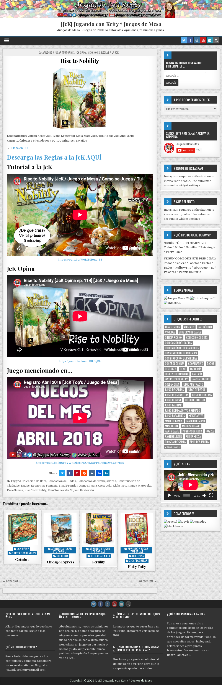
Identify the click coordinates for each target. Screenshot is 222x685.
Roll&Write (183, 267)
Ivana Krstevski (100, 485)
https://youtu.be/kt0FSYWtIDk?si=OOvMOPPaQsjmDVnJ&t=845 (80, 462)
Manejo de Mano (195, 421)
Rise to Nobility (80, 60)
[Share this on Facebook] (70, 473)
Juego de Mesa (173, 400)
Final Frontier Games (73, 485)
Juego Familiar (173, 405)
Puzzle (210, 431)
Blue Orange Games (190, 332)
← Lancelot (10, 581)
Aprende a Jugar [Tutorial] (58, 52)
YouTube (119, 630)
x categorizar (138, 560)
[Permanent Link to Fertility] (98, 529)
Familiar (192, 247)
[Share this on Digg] (99, 473)
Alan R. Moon (172, 327)
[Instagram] (197, 40)
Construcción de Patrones (181, 358)
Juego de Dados (197, 390)
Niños (179, 247)
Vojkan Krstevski (82, 490)
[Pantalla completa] (211, 495)
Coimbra (22, 559)
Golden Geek (172, 384)
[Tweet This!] (62, 473)
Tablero (180, 263)
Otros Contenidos (24, 553)
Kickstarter (121, 485)
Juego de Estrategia (176, 395)
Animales (189, 327)
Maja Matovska (140, 485)
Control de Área (174, 363)
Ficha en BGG (20, 148)
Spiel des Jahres (199, 442)
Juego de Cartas (174, 390)
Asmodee (170, 332)
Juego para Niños (175, 416)
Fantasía (51, 485)
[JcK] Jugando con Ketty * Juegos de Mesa (110, 23)
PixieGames (15, 490)
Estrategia (208, 247)
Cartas (206, 263)
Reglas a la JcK (110, 52)
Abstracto (201, 267)
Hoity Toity (137, 566)
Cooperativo (195, 363)
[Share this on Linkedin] (106, 473)
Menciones (94, 52)
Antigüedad (205, 327)
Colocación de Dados (61, 481)
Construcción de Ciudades (181, 353)
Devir (183, 369)
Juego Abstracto (193, 384)
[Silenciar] (204, 495)
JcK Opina (81, 52)
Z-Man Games (172, 447)
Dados (25, 485)
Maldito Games (174, 421)
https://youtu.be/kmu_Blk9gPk (80, 361)
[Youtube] (203, 40)
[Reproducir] (169, 495)
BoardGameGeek (178, 655)
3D (212, 267)
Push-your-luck (192, 431)
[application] (190, 485)
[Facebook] (190, 40)
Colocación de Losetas (178, 343)
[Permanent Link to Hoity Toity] (137, 529)
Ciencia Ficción (173, 337)
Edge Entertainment (176, 374)
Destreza (170, 369)
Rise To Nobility (35, 490)
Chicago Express (60, 562)
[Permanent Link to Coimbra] (22, 529)
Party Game (174, 252)
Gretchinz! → (148, 581)
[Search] (216, 40)
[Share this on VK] (92, 473)
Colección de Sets (34, 481)
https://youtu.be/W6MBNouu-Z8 (80, 259)
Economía (38, 485)
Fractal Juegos (200, 379)
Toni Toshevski (58, 490)
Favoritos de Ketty (176, 379)
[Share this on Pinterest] (77, 473)
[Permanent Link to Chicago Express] (60, 529)
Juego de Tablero (195, 400)
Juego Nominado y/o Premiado (182, 410)
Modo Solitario (191, 426)
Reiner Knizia (193, 436)
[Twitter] (184, 40)
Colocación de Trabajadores (96, 481)
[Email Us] (210, 40)
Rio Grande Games (175, 442)
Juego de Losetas (202, 395)
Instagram (134, 630)
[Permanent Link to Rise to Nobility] (80, 98)
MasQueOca (171, 426)
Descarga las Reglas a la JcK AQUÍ (54, 157)
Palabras (170, 272)
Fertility (98, 562)
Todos (168, 247)
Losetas (193, 263)
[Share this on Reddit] (84, 473)
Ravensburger (173, 436)
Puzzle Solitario (190, 272)
